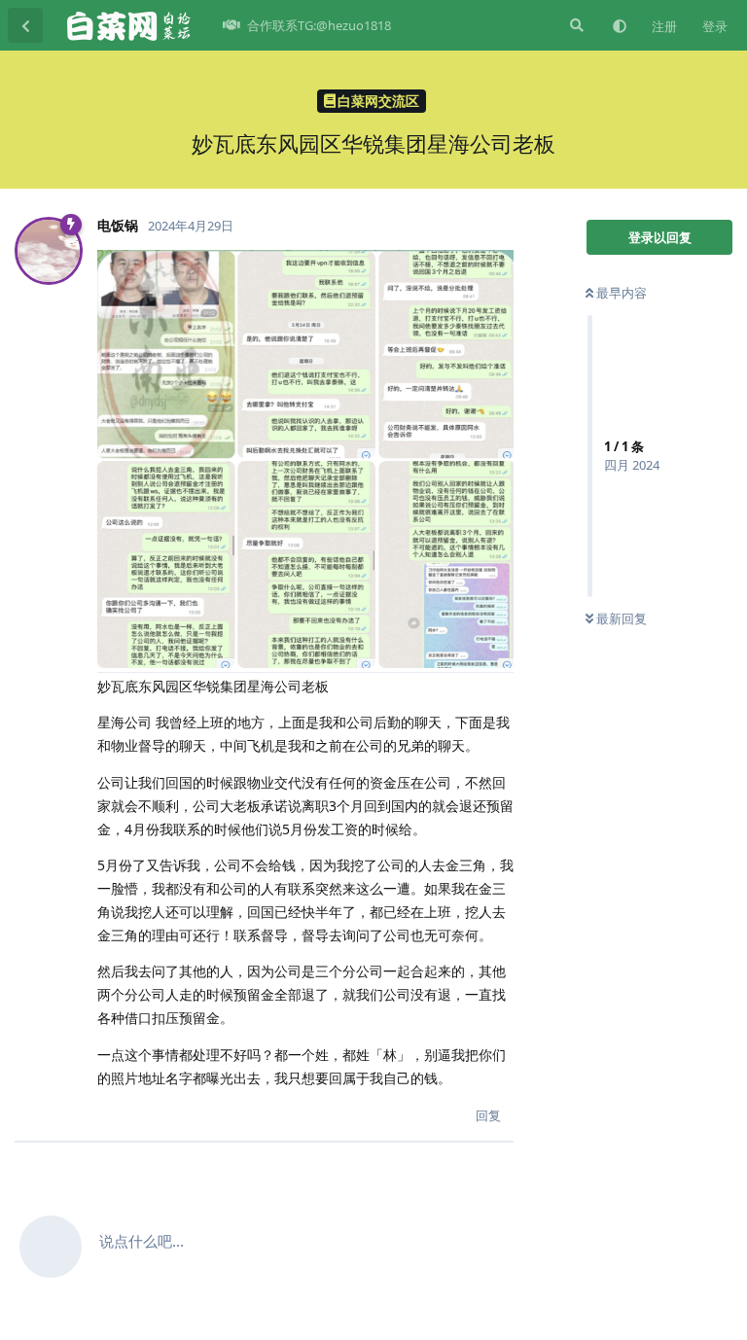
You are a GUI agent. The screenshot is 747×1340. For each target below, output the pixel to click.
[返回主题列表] (25, 25)
